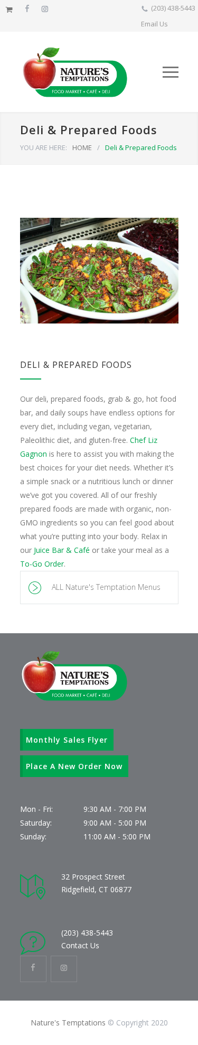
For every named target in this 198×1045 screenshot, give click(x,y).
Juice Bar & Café (62, 550)
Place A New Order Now (74, 766)
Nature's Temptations (68, 1023)
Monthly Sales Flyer (67, 740)
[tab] (99, 587)
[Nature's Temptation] (91, 71)
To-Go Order (42, 564)
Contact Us (80, 945)
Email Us (154, 24)
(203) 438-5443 (173, 8)
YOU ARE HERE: (43, 147)
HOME (82, 147)
